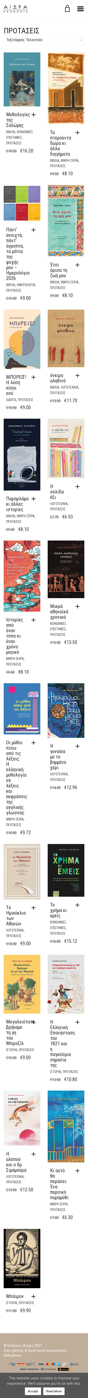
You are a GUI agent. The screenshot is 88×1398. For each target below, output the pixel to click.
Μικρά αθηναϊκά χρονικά (59, 611)
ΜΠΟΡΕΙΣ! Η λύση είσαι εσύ (16, 385)
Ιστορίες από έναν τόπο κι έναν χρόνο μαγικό (14, 636)
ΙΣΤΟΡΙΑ (11, 1050)
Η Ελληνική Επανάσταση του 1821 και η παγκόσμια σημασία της (62, 1043)
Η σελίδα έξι (57, 491)
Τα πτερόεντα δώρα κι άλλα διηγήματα (60, 143)
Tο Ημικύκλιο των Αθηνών (16, 916)
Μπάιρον (15, 1296)
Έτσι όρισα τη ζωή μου (58, 270)
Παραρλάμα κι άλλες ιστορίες (17, 504)
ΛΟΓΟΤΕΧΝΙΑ (69, 387)
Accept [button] (33, 1391)
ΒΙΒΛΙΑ (10, 132)
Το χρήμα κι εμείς (58, 910)
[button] (35, 115)
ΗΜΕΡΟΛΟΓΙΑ (26, 285)
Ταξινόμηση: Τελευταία (24, 40)
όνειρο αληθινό (58, 378)
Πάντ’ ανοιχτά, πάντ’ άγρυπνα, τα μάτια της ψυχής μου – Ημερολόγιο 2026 (18, 254)
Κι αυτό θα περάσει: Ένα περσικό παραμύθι (59, 1184)
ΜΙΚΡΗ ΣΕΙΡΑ (69, 161)
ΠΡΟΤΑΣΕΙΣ (14, 143)
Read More (54, 1391)
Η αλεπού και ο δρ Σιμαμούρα (16, 1162)
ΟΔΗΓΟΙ (11, 400)
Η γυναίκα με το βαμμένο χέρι (58, 756)
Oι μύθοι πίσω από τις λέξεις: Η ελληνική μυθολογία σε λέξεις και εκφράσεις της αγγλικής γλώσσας (16, 778)
